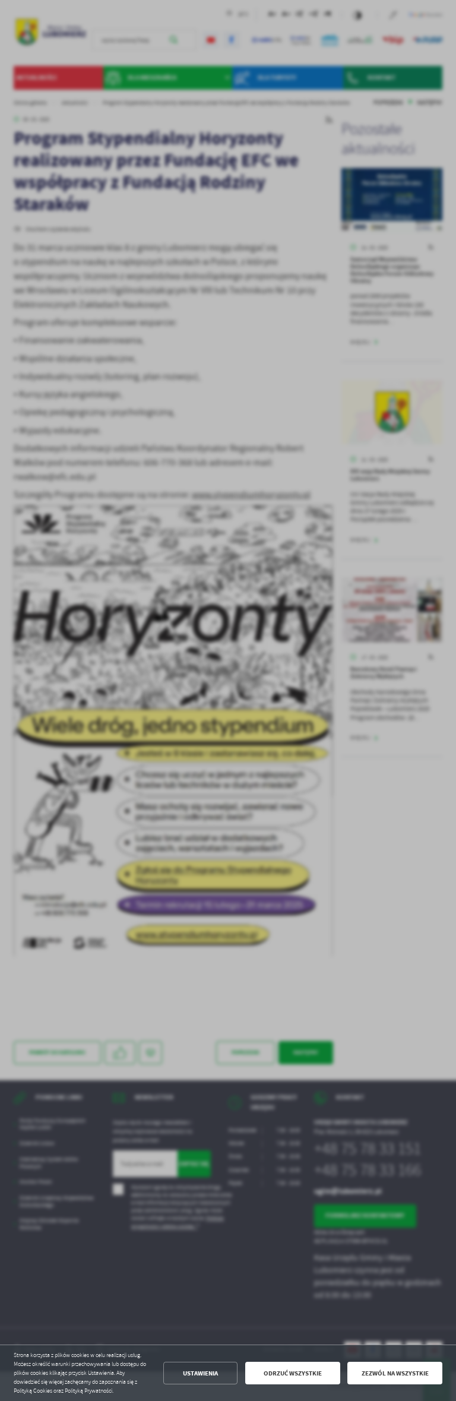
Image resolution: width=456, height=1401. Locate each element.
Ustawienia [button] (200, 1373)
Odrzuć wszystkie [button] (293, 1373)
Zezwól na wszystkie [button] (395, 1373)
